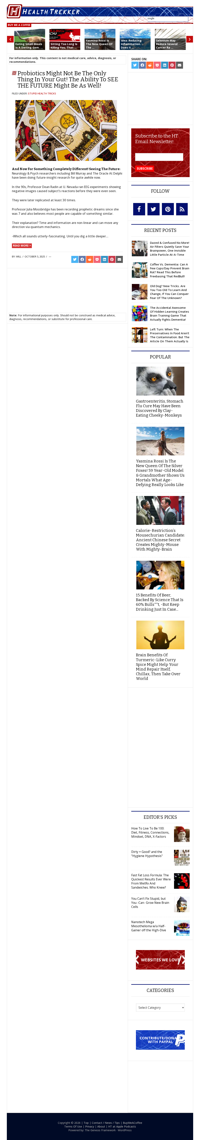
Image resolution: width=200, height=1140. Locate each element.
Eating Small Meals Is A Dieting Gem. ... (29, 45)
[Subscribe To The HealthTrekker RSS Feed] (182, 209)
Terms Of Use (73, 1126)
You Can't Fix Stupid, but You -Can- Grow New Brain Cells (150, 902)
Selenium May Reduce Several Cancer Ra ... (167, 44)
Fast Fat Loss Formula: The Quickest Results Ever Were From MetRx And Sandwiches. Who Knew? (151, 881)
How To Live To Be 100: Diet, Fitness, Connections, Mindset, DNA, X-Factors (150, 832)
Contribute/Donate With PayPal (160, 1039)
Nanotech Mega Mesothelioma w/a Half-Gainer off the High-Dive (148, 926)
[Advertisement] (67, 285)
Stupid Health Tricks (42, 93)
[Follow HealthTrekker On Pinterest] (168, 209)
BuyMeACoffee (132, 1123)
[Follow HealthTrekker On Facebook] (139, 209)
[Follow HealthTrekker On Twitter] (153, 209)
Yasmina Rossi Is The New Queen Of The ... (99, 44)
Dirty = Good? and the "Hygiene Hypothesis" (147, 854)
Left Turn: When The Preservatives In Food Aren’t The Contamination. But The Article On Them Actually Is (169, 335)
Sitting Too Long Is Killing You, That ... (64, 45)
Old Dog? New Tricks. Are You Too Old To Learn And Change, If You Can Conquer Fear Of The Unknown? (169, 292)
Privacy (89, 1126)
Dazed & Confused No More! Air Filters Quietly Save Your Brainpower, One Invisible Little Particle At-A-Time (169, 248)
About (101, 1126)
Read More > (22, 245)
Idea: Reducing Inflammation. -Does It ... (132, 44)
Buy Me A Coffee (19, 25)
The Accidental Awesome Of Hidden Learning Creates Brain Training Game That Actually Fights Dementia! (169, 313)
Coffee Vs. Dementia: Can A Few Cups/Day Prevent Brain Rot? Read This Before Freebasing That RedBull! (169, 270)
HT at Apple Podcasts (122, 1126)
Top (86, 1123)
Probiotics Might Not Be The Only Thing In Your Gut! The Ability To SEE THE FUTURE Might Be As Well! (68, 79)
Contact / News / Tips (106, 1123)
